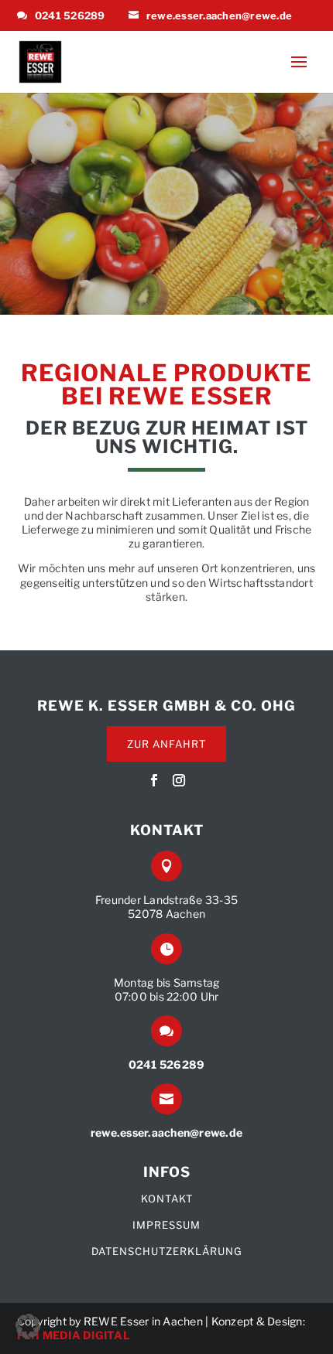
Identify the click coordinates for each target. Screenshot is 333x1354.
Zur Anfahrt (166, 744)
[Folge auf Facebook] (154, 780)
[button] (28, 1326)
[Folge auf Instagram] (179, 780)
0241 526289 (70, 15)
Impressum (166, 1225)
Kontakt (167, 1199)
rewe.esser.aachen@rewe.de (219, 15)
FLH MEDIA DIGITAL (73, 1335)
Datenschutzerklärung (166, 1251)
